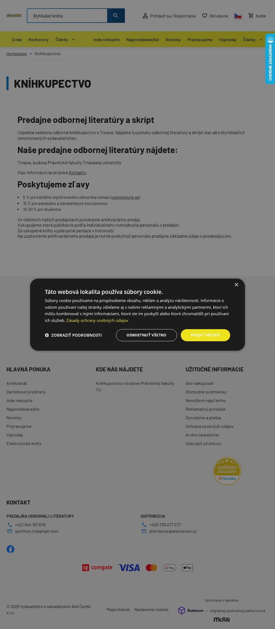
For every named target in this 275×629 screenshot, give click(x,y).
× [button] (236, 285)
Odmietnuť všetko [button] (146, 334)
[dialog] (137, 314)
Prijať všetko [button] (205, 334)
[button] (73, 335)
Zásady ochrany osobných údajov (97, 320)
